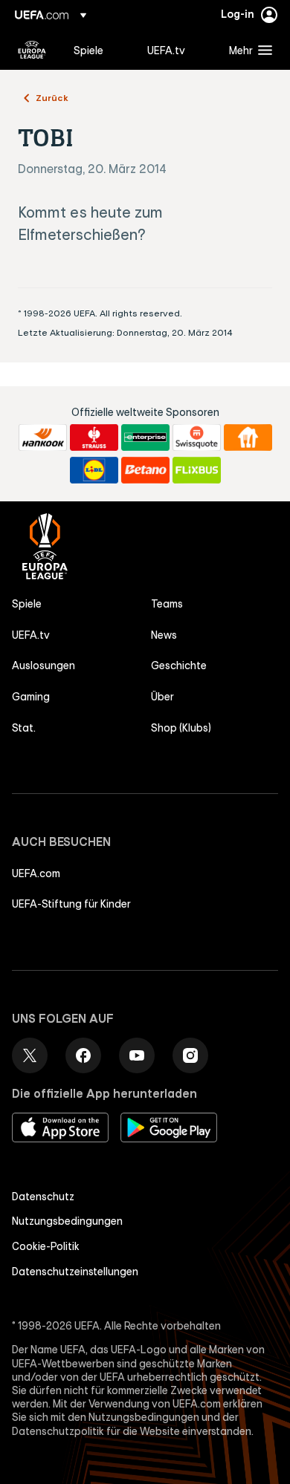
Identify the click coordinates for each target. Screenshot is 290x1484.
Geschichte (179, 665)
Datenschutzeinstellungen (75, 1272)
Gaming (31, 697)
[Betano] (145, 470)
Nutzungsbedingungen (67, 1221)
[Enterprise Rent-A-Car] (145, 437)
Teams (167, 604)
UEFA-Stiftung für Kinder (71, 904)
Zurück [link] (52, 97)
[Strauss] (94, 437)
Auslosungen (43, 665)
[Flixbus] (197, 470)
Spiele (27, 604)
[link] (88, 50)
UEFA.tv (31, 635)
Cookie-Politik (46, 1246)
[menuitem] (98, 50)
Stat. (24, 728)
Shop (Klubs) (181, 728)
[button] (247, 50)
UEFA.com (36, 873)
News (164, 635)
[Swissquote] (197, 437)
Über (162, 697)
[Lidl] (94, 470)
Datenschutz (43, 1197)
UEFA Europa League (32, 50)
